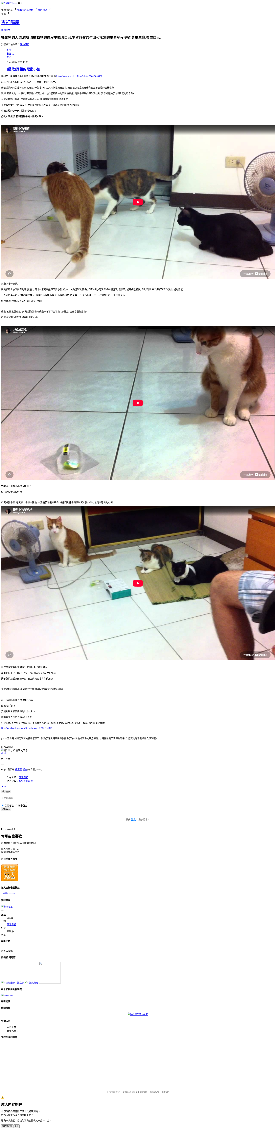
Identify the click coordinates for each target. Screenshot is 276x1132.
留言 (25, 769)
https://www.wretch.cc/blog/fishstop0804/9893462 (79, 76)
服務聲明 (165, 1092)
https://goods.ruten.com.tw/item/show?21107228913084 (26, 728)
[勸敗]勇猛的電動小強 (23, 69)
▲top (3, 786)
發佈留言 (6, 809)
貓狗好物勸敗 (26, 781)
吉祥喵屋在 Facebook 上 (9, 893)
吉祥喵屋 (10, 22)
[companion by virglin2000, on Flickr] (7, 995)
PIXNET (116, 1092)
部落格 (10, 53)
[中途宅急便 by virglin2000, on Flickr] (32, 982)
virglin (4, 753)
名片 (9, 57)
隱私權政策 (154, 1092)
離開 (16, 1126)
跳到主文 (5, 30)
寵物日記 (24, 44)
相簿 (9, 50)
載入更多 (6, 791)
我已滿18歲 (7, 1126)
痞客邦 (18, 769)
